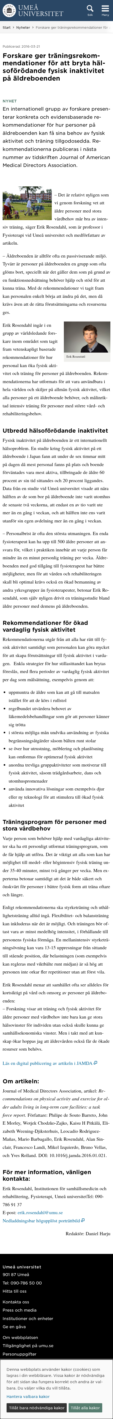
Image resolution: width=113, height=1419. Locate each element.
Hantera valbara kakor (28, 1396)
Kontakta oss (16, 1301)
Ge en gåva (14, 1326)
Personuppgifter (19, 1353)
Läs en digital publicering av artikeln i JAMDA (48, 1063)
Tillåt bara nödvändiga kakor (37, 1407)
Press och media (20, 1309)
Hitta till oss (15, 1290)
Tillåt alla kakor (85, 1407)
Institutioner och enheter (28, 1318)
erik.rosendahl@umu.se (40, 1212)
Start (7, 27)
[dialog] (56, 1389)
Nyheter (23, 27)
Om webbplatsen (20, 1337)
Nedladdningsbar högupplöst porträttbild (41, 1220)
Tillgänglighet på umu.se (28, 1345)
